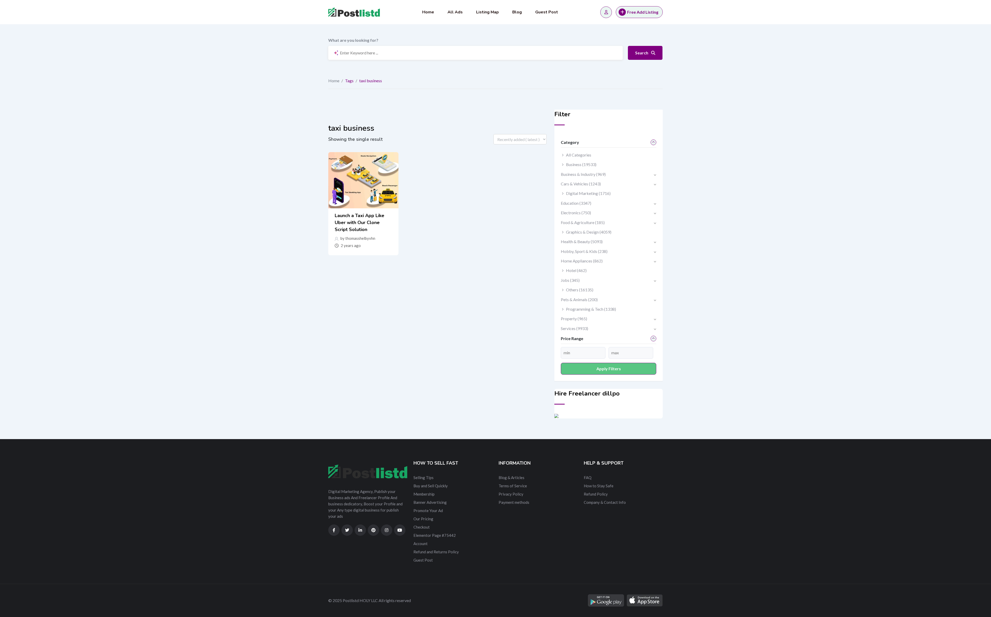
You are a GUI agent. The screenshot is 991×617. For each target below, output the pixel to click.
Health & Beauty (582, 241)
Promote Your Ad (428, 510)
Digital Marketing (588, 193)
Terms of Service (513, 485)
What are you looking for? (353, 40)
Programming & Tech (591, 309)
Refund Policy (596, 494)
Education (576, 203)
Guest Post (546, 12)
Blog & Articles (511, 477)
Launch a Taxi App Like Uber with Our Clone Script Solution (359, 222)
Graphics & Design (588, 231)
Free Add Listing (642, 12)
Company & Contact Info (605, 502)
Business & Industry (583, 174)
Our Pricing (423, 518)
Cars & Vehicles (581, 183)
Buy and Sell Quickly (430, 485)
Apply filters (608, 368)
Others (579, 289)
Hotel (576, 270)
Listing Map (487, 12)
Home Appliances (582, 260)
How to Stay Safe (598, 485)
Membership (424, 494)
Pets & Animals (579, 299)
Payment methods (514, 502)
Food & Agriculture (583, 222)
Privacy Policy (511, 494)
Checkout (421, 527)
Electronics (576, 212)
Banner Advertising (430, 502)
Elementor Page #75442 (434, 535)
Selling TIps (423, 477)
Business (581, 164)
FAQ (588, 477)
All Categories (578, 154)
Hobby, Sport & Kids (584, 251)
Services (574, 328)
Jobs (570, 280)
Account (420, 543)
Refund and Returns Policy (436, 551)
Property (574, 318)
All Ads (455, 12)
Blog (517, 12)
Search (642, 52)
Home (428, 12)
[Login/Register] (606, 12)
